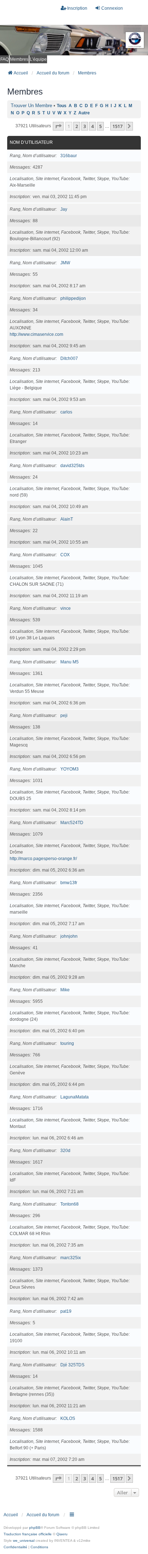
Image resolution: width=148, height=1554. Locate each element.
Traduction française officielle (28, 1534)
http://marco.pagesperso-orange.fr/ (43, 858)
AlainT (66, 519)
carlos (66, 412)
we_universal (23, 1540)
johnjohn (69, 936)
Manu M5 (69, 661)
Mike (65, 989)
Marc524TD (71, 822)
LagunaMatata (74, 1097)
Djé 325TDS (72, 1364)
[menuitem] (15, 1547)
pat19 (65, 1311)
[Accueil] (74, 40)
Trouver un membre (31, 105)
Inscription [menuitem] (77, 8)
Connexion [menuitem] (112, 8)
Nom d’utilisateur (31, 142)
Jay (63, 209)
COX (65, 554)
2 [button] (76, 126)
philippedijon (73, 298)
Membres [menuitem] (19, 59)
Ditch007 (69, 358)
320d (65, 1150)
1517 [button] (117, 126)
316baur (68, 155)
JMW (65, 262)
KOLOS (67, 1418)
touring (67, 1043)
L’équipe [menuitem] (38, 59)
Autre (84, 112)
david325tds (72, 465)
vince (65, 608)
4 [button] (92, 126)
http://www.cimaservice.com (36, 334)
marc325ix (70, 1257)
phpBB (35, 1528)
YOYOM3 (69, 769)
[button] (58, 126)
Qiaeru (62, 1534)
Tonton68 (69, 1204)
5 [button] (100, 126)
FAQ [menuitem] (4, 59)
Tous (61, 105)
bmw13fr (68, 882)
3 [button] (84, 126)
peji (64, 715)
